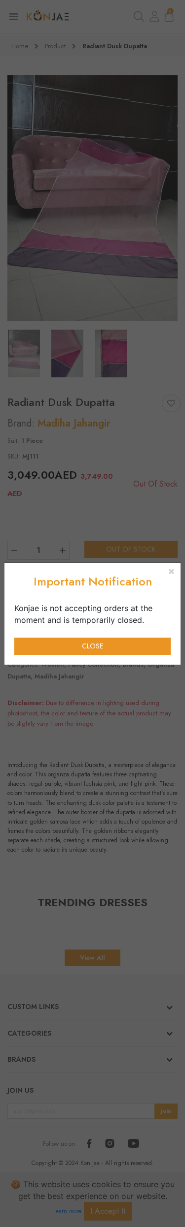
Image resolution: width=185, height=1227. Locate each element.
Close (92, 646)
